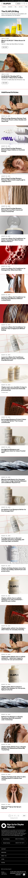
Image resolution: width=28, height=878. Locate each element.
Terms (21, 835)
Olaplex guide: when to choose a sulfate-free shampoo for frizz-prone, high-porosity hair (13, 688)
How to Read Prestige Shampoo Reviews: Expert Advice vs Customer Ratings (13, 150)
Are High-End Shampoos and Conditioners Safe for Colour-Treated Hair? (13, 451)
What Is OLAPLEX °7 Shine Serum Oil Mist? (13, 41)
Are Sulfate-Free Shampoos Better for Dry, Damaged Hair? (13, 510)
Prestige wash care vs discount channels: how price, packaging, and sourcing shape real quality (12, 539)
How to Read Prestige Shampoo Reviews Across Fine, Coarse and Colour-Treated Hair (12, 210)
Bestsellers (10, 6)
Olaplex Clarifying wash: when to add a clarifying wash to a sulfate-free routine (13, 778)
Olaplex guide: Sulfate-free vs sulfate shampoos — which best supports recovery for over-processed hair (13, 658)
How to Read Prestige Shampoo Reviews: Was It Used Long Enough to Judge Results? (13, 180)
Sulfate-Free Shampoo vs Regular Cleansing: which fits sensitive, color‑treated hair (12, 718)
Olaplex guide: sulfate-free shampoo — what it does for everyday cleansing (13, 628)
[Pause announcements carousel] (27, 1)
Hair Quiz (20, 6)
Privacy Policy (16, 835)
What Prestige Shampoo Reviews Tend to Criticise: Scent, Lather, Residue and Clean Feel (13, 119)
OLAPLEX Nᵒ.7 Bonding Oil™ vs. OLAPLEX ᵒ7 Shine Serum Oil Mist (12, 76)
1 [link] (9, 815)
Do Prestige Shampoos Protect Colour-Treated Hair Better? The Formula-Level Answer (13, 421)
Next (24, 815)
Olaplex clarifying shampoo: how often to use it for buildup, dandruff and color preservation (13, 569)
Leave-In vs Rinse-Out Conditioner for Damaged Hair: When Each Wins (13, 269)
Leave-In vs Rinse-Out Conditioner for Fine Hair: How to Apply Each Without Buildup (13, 328)
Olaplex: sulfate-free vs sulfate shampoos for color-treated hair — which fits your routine (12, 599)
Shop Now (18, 0)
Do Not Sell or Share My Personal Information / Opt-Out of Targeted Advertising (18, 873)
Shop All (4, 6)
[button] (24, 874)
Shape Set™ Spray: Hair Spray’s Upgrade (11, 807)
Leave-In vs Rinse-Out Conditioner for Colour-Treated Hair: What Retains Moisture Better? (13, 240)
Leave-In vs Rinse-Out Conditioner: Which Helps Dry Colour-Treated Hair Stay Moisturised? (13, 358)
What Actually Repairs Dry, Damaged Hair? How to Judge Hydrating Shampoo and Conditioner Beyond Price (13, 481)
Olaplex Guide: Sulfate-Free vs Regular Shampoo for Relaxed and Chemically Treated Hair (13, 748)
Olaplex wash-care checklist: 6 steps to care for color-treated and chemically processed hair (14, 388)
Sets (15, 6)
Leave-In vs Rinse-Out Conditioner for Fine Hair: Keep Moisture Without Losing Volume (13, 298)
